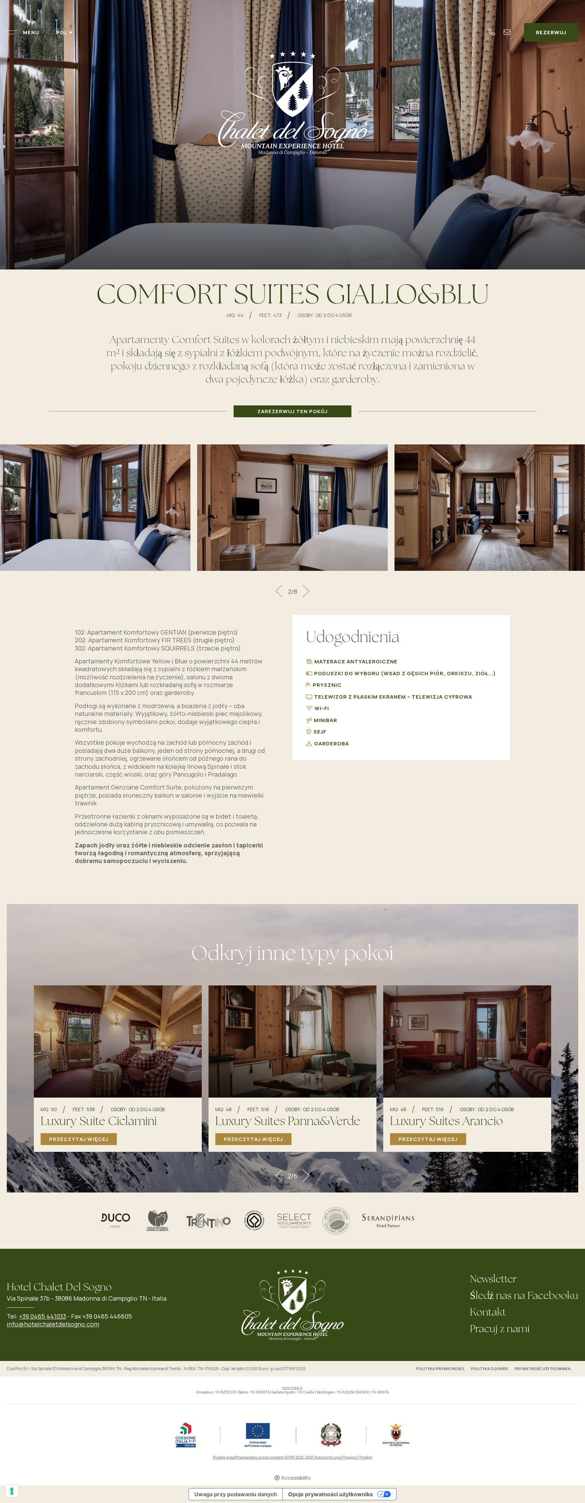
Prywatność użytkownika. (543, 1368)
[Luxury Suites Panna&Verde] (292, 1041)
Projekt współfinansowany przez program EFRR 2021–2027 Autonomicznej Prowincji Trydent (292, 1457)
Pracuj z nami (499, 1329)
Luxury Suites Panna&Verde (287, 1122)
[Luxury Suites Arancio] (467, 1041)
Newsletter (493, 1280)
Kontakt (488, 1313)
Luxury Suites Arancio (446, 1122)
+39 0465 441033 (42, 1316)
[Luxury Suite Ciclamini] (118, 1041)
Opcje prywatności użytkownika (330, 1494)
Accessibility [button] (296, 1477)
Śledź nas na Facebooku (524, 1296)
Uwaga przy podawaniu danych (235, 1494)
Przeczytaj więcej (78, 1139)
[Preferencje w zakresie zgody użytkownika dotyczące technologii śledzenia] (11, 1491)
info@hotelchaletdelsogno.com (53, 1324)
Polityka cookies (489, 1368)
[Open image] (95, 507)
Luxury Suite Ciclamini (99, 1122)
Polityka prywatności (440, 1368)
